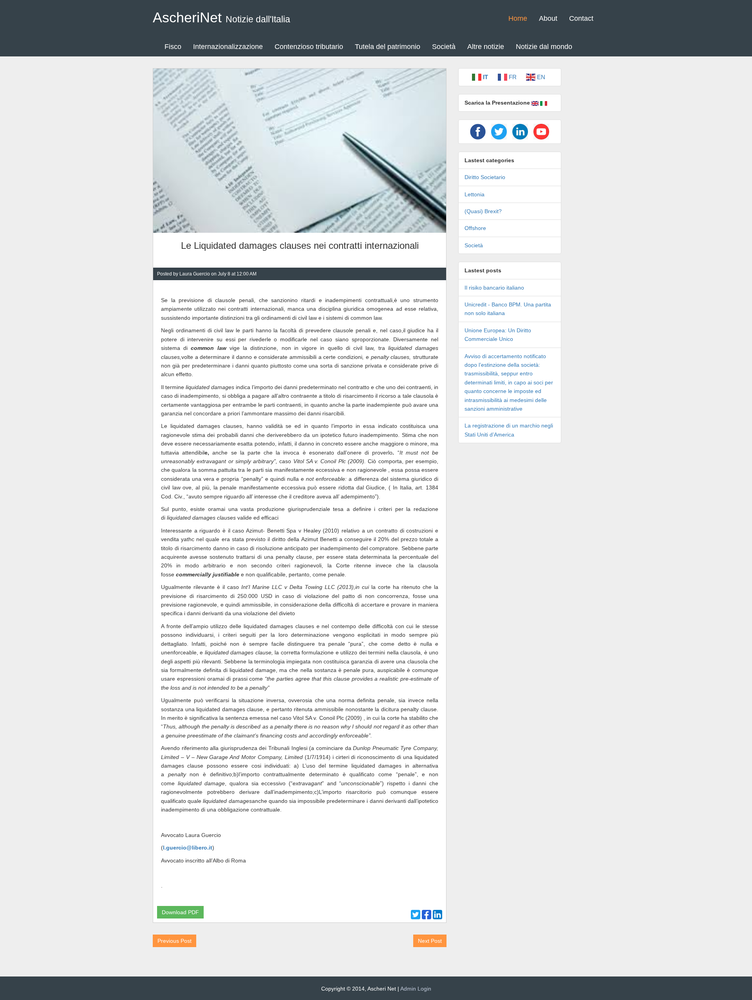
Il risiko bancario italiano (494, 287)
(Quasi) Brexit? (483, 211)
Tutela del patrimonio (387, 47)
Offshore (475, 228)
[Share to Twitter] (415, 914)
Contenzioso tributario (309, 47)
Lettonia (474, 194)
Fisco (172, 47)
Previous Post (174, 941)
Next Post (430, 941)
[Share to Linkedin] (437, 914)
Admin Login (415, 989)
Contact (581, 18)
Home (517, 18)
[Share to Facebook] (426, 914)
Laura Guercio (194, 274)
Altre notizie (485, 47)
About (548, 18)
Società (444, 47)
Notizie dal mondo (544, 47)
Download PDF (180, 912)
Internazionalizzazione (228, 47)
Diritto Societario (485, 177)
